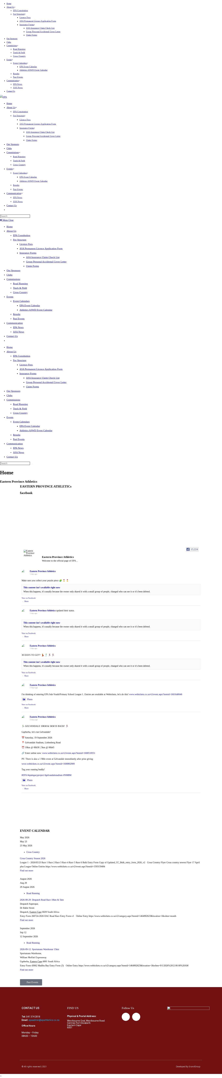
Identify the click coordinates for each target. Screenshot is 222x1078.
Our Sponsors (12, 38)
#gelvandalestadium (54, 775)
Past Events (18, 77)
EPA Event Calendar (28, 67)
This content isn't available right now (41, 587)
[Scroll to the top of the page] (0, 1076)
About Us (10, 7)
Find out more (26, 870)
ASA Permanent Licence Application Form (38, 21)
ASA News (18, 88)
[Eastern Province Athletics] (31, 553)
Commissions (12, 45)
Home (9, 3)
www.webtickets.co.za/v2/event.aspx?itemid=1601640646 (155, 694)
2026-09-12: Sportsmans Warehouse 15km (39, 949)
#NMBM (67, 775)
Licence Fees (25, 17)
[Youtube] (136, 1017)
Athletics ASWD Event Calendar (33, 70)
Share (26, 601)
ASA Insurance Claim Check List (40, 28)
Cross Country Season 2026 (32, 858)
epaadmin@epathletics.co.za (44, 1020)
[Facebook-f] (126, 1017)
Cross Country (19, 56)
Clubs (9, 42)
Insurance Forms (27, 25)
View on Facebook (29, 598)
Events (9, 60)
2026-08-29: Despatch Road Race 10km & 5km (42, 900)
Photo (30, 699)
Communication (13, 81)
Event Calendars (20, 63)
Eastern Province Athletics (43, 571)
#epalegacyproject (35, 775)
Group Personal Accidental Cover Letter (43, 32)
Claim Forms (31, 35)
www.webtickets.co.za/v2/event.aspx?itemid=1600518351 (68, 753)
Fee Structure (19, 14)
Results (16, 74)
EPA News (17, 84)
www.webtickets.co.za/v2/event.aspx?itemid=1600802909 (48, 764)
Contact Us (11, 91)
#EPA (24, 775)
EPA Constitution (20, 10)
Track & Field (19, 52)
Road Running (19, 49)
